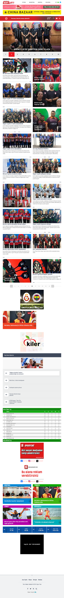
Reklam (40, 580)
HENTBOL (7, 485)
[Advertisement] (32, 559)
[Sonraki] (52, 286)
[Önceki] (11, 286)
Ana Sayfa (24, 580)
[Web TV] (58, 2)
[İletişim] (56, 18)
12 (38, 286)
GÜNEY (6, 506)
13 (42, 286)
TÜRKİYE (37, 485)
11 (35, 286)
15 (49, 286)
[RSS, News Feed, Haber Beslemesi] (33, 588)
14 (45, 286)
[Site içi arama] (59, 18)
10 (58, 54)
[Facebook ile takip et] (27, 588)
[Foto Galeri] (60, 2)
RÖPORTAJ (37, 506)
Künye (30, 580)
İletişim (35, 580)
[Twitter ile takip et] (30, 588)
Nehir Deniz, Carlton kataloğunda (20, 18)
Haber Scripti (30, 592)
